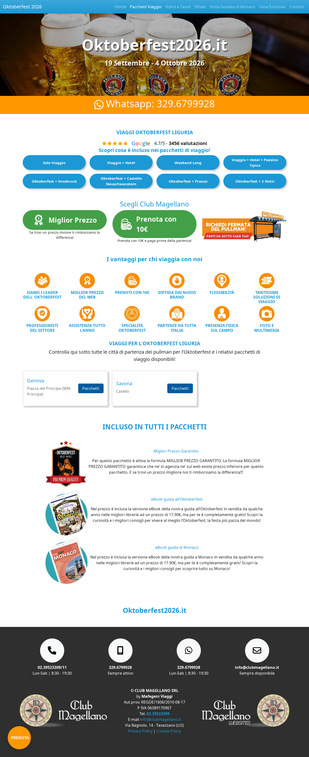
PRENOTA (20, 737)
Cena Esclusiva (272, 6)
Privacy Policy (140, 731)
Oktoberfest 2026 (22, 6)
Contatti (296, 6)
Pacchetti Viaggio (146, 6)
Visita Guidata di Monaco (232, 6)
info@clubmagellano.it (160, 719)
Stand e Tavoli (177, 6)
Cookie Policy (169, 731)
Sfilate (200, 6)
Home (120, 6)
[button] (65, 388)
